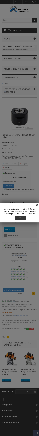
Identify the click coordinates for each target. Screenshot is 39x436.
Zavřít (20, 218)
